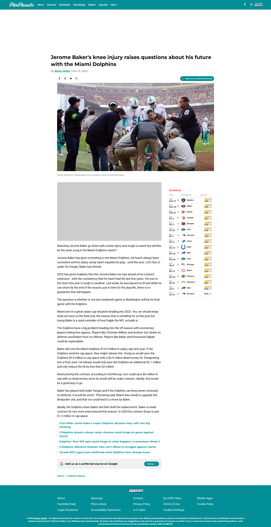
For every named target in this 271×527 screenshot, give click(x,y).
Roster (92, 4)
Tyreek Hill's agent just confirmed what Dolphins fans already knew (104, 452)
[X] (251, 4)
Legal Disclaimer (67, 510)
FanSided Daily (66, 504)
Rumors (51, 4)
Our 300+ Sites (172, 498)
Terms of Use (171, 504)
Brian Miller (62, 71)
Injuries (103, 4)
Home (60, 476)
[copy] (76, 78)
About (61, 498)
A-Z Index (139, 510)
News (40, 4)
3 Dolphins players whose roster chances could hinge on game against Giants (106, 434)
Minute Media (40, 518)
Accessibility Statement (106, 510)
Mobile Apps (205, 498)
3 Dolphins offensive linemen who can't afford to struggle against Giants (107, 446)
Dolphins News (76, 476)
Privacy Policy (141, 504)
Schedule (64, 4)
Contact (138, 498)
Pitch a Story (99, 504)
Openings (97, 498)
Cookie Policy (205, 504)
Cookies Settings (173, 510)
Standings (79, 4)
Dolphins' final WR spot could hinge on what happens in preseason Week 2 (109, 441)
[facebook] (245, 4)
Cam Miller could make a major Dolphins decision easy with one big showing (104, 425)
